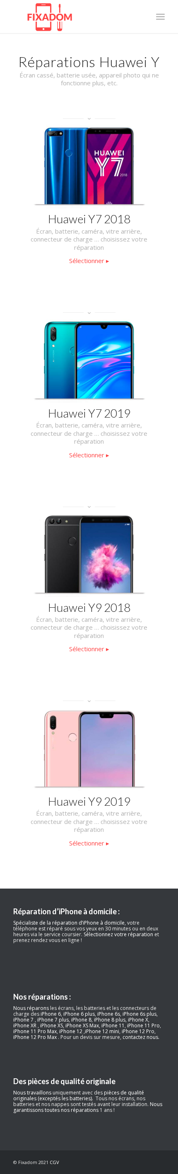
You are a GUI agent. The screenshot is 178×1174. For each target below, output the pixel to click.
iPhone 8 (81, 1019)
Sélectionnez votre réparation (118, 934)
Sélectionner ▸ (89, 260)
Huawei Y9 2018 (89, 607)
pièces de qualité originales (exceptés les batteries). (78, 1095)
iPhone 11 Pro (143, 1025)
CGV (54, 1162)
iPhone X (138, 1019)
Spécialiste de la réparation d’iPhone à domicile (69, 922)
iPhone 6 (51, 1013)
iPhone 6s (108, 1013)
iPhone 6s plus (139, 1013)
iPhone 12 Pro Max (35, 1037)
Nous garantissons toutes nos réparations (87, 1107)
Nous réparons (31, 1008)
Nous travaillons (32, 1092)
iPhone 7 (24, 1019)
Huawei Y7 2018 (89, 219)
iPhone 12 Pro (138, 1031)
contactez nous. (141, 1037)
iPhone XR (25, 1025)
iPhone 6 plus (79, 1013)
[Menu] (160, 17)
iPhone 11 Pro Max (35, 1031)
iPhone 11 (113, 1025)
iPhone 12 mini (102, 1031)
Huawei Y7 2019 (89, 413)
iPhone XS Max (82, 1025)
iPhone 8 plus (109, 1019)
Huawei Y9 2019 (89, 801)
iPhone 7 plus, (53, 1019)
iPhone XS (51, 1025)
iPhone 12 (71, 1031)
